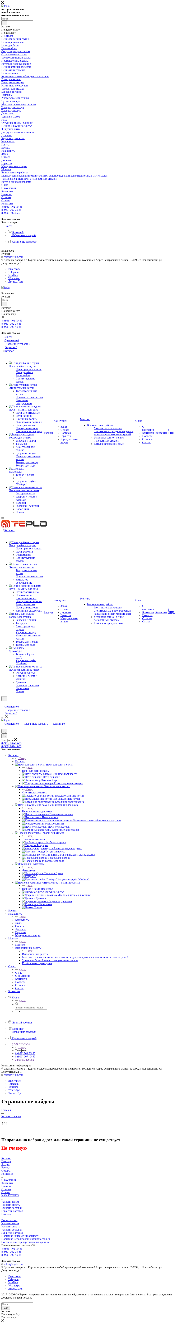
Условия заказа (10, 1201)
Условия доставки (11, 1207)
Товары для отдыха (33, 839)
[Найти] (4, 23)
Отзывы (6, 1189)
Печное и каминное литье (37, 888)
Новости (6, 1186)
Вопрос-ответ (9, 1220)
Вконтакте (14, 268)
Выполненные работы (35, 954)
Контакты (7, 1183)
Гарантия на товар (12, 1210)
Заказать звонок (24, 1059)
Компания (7, 1173)
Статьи (5, 1192)
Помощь (6, 1161)
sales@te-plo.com (13, 256)
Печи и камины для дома (37, 811)
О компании (8, 1179)
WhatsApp (14, 278)
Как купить (22, 919)
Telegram (13, 272)
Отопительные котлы (34, 792)
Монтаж (20, 944)
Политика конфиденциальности (20, 1235)
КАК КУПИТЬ (10, 1195)
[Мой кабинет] (2, 702)
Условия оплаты (10, 1204)
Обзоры (6, 1170)
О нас (18, 972)
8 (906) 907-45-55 (11, 212)
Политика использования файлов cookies (25, 1238)
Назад (22, 758)
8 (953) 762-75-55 (12, 206)
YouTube (13, 275)
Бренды (5, 1167)
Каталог (20, 761)
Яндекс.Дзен (15, 281)
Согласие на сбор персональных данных (25, 1242)
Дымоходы (28, 870)
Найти (6, 1308)
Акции (5, 1164)
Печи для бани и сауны (35, 770)
